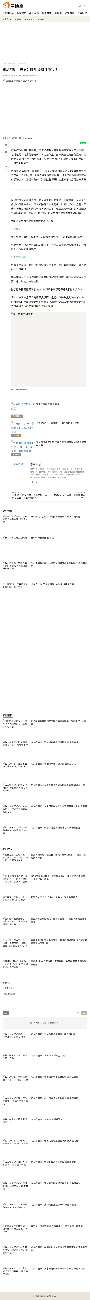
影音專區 (70, 13)
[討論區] (6, 159)
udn (4, 63)
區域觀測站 (7, 13)
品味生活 (34, 13)
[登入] (80, 6)
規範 (6, 1013)
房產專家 (47, 13)
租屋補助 (30, 19)
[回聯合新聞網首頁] (6, 5)
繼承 (19, 19)
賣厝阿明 (33, 75)
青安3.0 (8, 19)
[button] (84, 5)
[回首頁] (13, 5)
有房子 (58, 13)
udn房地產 (12, 63)
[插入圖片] (78, 1013)
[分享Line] (6, 152)
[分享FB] (6, 145)
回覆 (84, 1013)
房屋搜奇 (21, 13)
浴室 (42, 19)
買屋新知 (82, 13)
